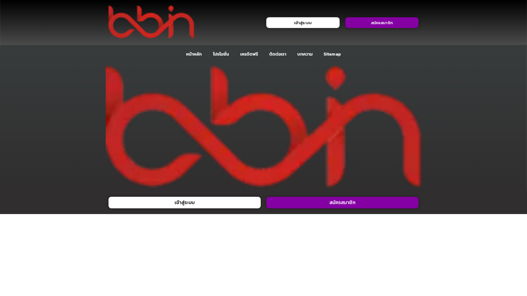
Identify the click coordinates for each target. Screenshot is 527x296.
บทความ (305, 54)
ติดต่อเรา (278, 54)
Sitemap (332, 54)
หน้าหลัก (194, 54)
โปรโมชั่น (221, 54)
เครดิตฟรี (249, 54)
